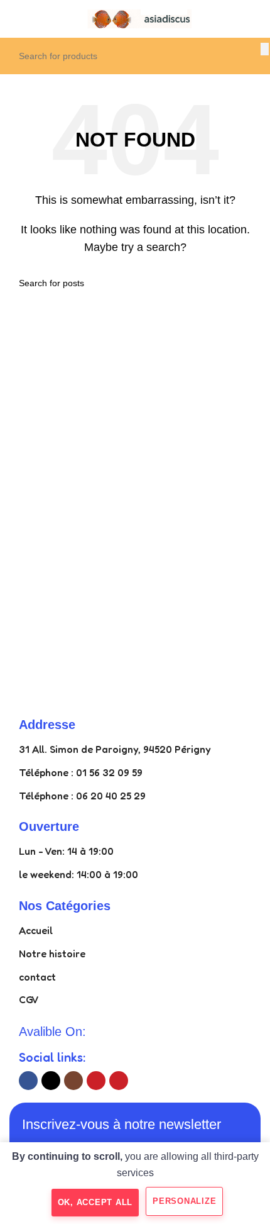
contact (37, 977)
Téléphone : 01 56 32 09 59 (81, 772)
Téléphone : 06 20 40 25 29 (82, 795)
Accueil (36, 930)
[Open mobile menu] (14, 18)
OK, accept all (95, 1202)
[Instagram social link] (73, 1080)
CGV (29, 999)
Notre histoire (52, 953)
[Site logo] (135, 18)
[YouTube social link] (96, 1080)
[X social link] (50, 1080)
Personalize (184, 1201)
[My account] (255, 18)
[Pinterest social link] (118, 1080)
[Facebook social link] (28, 1080)
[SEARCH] (265, 49)
